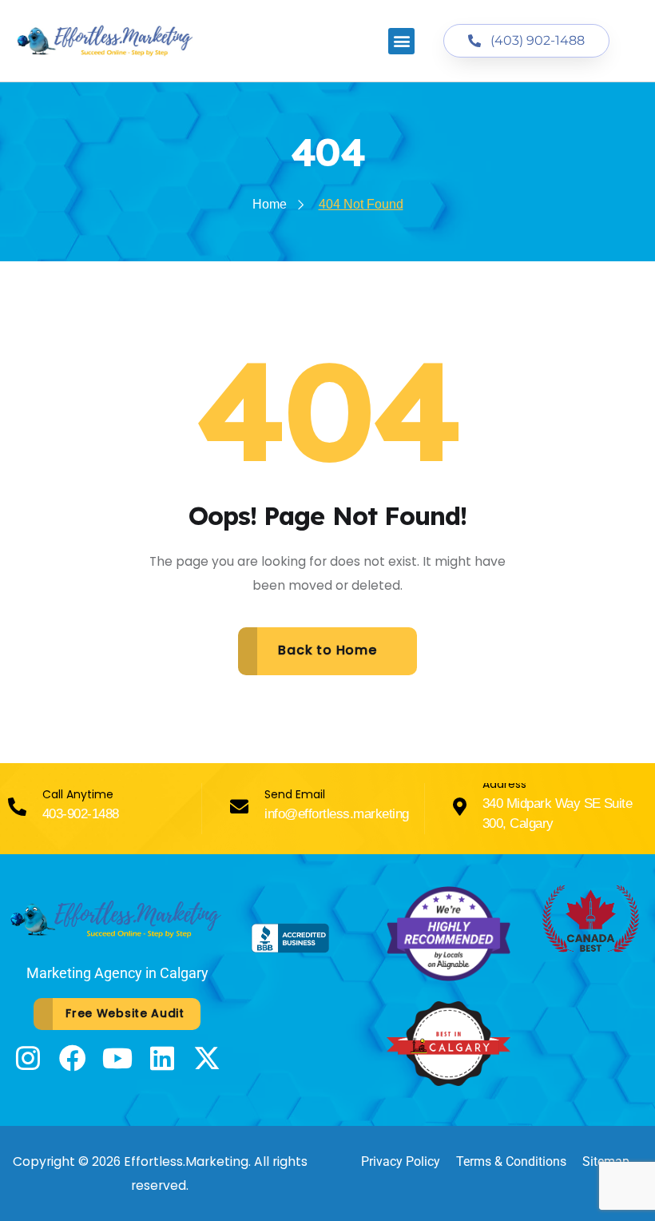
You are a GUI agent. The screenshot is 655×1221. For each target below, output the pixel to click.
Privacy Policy (400, 1161)
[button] (401, 41)
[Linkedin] (162, 1058)
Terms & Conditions (511, 1161)
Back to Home (327, 650)
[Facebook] (72, 1058)
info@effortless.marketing (336, 813)
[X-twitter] (207, 1058)
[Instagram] (28, 1058)
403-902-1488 (80, 813)
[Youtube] (117, 1058)
